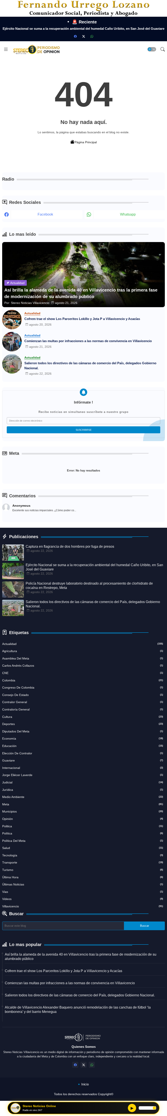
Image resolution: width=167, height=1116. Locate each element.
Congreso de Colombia (82, 687)
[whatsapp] (92, 36)
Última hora (82, 877)
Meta (82, 804)
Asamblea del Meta (82, 658)
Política (82, 833)
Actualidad (82, 644)
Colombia (82, 680)
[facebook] (75, 36)
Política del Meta (82, 840)
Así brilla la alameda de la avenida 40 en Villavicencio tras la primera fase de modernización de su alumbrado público (80, 957)
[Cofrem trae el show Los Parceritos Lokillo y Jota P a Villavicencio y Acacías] (12, 319)
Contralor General (82, 702)
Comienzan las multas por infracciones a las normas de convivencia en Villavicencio (88, 341)
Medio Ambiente (82, 797)
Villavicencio (82, 906)
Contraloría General (82, 709)
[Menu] (6, 49)
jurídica (82, 789)
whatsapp (128, 214)
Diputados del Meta (82, 731)
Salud (82, 848)
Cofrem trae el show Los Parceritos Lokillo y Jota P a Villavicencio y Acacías (82, 319)
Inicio (85, 1084)
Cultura (82, 717)
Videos (82, 899)
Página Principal (86, 142)
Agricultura (82, 651)
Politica (82, 826)
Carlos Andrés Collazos (82, 665)
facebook (45, 214)
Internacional (82, 768)
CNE (82, 673)
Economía (82, 738)
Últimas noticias (82, 884)
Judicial (82, 782)
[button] (151, 49)
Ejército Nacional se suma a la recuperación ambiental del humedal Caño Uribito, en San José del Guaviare (83, 28)
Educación (82, 746)
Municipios (82, 811)
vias (82, 891)
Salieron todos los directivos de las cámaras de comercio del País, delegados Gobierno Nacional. (90, 365)
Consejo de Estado (82, 695)
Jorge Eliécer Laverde (82, 775)
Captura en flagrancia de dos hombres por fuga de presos (70, 546)
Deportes (82, 724)
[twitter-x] (83, 36)
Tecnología (82, 855)
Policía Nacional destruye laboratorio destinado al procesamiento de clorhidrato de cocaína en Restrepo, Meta (89, 586)
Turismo (82, 870)
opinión (82, 819)
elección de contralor (82, 753)
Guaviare (82, 760)
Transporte (82, 862)
